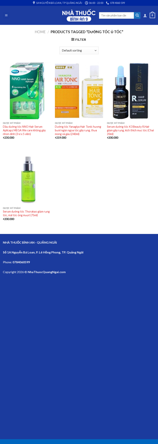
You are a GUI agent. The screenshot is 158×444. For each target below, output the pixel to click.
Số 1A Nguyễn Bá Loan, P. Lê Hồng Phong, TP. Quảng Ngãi (43, 252)
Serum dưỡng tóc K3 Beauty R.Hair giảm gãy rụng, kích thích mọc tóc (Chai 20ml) (130, 130)
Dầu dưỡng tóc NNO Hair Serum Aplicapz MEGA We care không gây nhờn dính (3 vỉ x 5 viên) (24, 130)
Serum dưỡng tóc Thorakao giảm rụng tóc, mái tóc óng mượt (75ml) (26, 213)
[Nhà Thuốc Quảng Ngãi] (79, 15)
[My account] (145, 15)
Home (40, 32)
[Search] (137, 15)
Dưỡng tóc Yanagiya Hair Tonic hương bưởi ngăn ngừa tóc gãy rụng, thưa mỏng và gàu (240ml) (78, 130)
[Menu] (6, 15)
